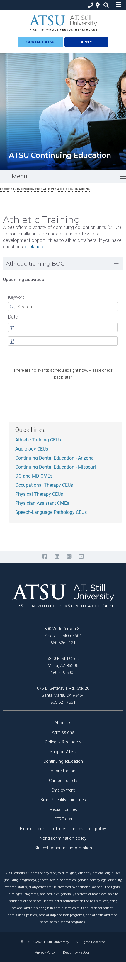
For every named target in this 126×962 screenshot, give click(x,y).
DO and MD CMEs (33, 476)
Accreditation (63, 771)
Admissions (63, 732)
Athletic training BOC (35, 263)
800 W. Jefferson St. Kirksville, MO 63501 (63, 632)
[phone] (89, 5)
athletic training (73, 189)
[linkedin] (57, 556)
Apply (86, 42)
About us (63, 722)
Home (5, 189)
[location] (96, 5)
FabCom (85, 952)
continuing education (33, 189)
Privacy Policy (45, 952)
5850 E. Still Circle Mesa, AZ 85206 (63, 662)
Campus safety (63, 780)
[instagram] (69, 556)
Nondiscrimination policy (63, 838)
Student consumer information (63, 848)
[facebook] (45, 556)
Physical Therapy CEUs (39, 494)
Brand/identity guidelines (63, 799)
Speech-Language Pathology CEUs (51, 512)
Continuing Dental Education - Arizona (54, 458)
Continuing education (63, 761)
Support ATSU (63, 751)
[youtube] (81, 556)
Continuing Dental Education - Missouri (55, 467)
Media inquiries (63, 809)
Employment (63, 790)
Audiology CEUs (31, 449)
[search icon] (104, 5)
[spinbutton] (62, 327)
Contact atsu (40, 42)
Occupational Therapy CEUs (44, 485)
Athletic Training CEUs (38, 440)
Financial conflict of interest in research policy (63, 828)
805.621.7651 (63, 702)
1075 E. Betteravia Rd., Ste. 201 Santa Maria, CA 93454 (63, 692)
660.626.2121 (63, 642)
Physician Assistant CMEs (42, 503)
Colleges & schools (63, 742)
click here (35, 246)
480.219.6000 (63, 672)
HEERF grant (63, 819)
